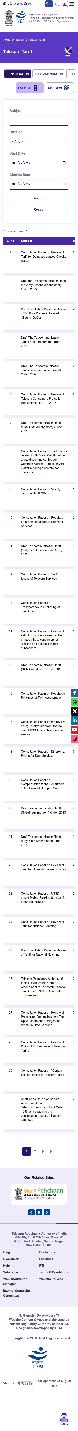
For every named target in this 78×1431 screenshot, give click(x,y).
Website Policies (51, 1279)
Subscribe (10, 1272)
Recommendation (49, 74)
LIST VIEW (24, 88)
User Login (65, 4)
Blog (6, 1252)
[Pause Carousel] (39, 1212)
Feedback (46, 1259)
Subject (16, 111)
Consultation (17, 74)
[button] (5, 4)
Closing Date (20, 175)
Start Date (17, 153)
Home (6, 40)
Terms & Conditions (53, 1272)
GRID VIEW (55, 88)
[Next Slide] (47, 1212)
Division (16, 132)
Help (6, 1265)
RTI (41, 1265)
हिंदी (29, 4)
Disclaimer (11, 1259)
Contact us (47, 1252)
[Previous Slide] (31, 1212)
